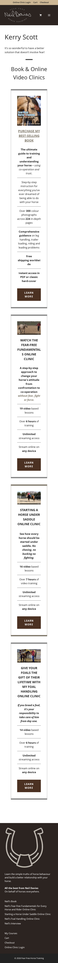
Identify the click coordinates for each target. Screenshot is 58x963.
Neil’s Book (11, 901)
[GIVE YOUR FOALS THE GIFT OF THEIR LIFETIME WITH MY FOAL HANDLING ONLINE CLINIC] (29, 721)
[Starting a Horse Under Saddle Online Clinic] (29, 560)
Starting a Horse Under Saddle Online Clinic (28, 914)
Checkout (10, 942)
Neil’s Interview (13, 923)
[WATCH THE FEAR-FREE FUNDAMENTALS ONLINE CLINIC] (29, 396)
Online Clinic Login (15, 947)
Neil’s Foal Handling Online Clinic (22, 918)
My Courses (11, 933)
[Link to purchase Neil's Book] (29, 198)
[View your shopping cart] (40, 15)
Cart (7, 937)
